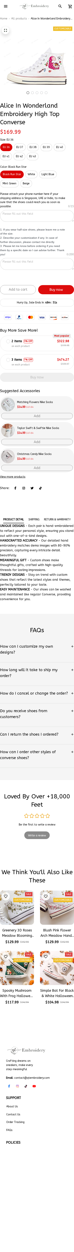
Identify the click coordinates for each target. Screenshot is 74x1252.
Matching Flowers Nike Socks (35, 402)
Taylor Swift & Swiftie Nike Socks (38, 428)
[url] (47, 1203)
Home (3, 18)
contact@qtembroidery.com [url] (32, 1077)
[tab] (28, 93)
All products (19, 18)
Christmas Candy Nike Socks (34, 454)
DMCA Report (48, 1210)
